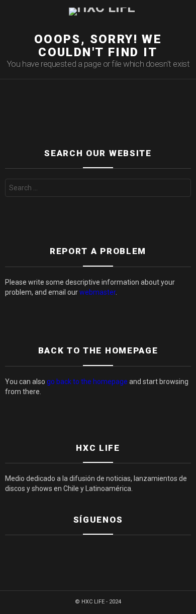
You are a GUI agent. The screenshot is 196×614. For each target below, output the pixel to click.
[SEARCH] (187, 12)
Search (181, 189)
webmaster (97, 292)
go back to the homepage (87, 382)
